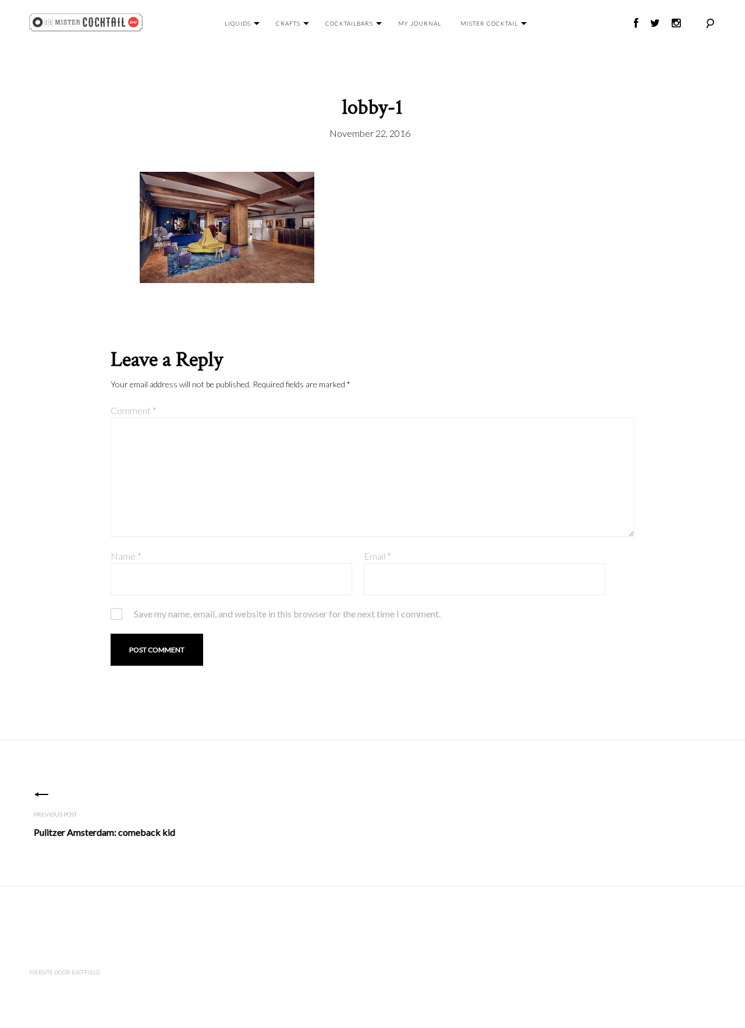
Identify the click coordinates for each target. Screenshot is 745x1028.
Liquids (238, 23)
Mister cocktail (489, 23)
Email (377, 555)
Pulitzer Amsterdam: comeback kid (104, 832)
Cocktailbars (349, 23)
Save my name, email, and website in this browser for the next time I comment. (287, 614)
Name (126, 555)
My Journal (419, 23)
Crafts (288, 23)
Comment (134, 410)
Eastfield (86, 972)
